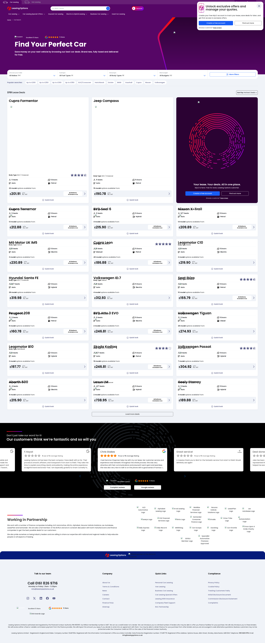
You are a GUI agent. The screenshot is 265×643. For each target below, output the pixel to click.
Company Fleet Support (165, 603)
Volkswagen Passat (194, 346)
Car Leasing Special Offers (166, 595)
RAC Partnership (162, 607)
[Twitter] (34, 598)
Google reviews (147, 487)
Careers (105, 595)
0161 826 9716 (244, 633)
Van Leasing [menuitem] (35, 2)
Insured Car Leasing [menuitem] (55, 14)
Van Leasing (160, 586)
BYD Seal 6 (102, 209)
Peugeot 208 (19, 313)
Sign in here (224, 198)
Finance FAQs (108, 603)
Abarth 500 (18, 382)
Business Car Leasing (164, 590)
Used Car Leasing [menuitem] (118, 14)
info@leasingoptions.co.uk (42, 589)
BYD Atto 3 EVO (105, 313)
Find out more (235, 193)
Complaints (213, 603)
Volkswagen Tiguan (194, 313)
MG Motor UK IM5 (23, 242)
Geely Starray (189, 382)
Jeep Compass (106, 100)
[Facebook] (47, 598)
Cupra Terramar (22, 209)
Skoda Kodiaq (105, 346)
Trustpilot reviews (117, 487)
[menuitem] (13, 14)
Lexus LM (100, 382)
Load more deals (132, 414)
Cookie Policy (213, 586)
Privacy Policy (213, 582)
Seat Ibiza (186, 278)
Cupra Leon (103, 242)
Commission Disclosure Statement (222, 599)
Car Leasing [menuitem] (14, 2)
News (104, 590)
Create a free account (202, 193)
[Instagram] (27, 598)
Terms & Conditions (110, 586)
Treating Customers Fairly (219, 590)
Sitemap (106, 607)
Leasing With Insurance (165, 599)
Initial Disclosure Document (219, 595)
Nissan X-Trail (190, 209)
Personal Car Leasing (164, 582)
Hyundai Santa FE (24, 278)
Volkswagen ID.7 (107, 278)
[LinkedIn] (40, 598)
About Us (106, 582)
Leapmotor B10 (21, 346)
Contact (106, 599)
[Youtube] (53, 598)
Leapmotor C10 (190, 242)
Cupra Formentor (23, 100)
